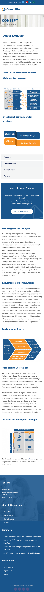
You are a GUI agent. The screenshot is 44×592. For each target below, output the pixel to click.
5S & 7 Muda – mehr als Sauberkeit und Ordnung (22, 553)
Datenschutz (8, 567)
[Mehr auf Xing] (33, 2)
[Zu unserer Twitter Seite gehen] (15, 589)
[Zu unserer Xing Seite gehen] (27, 589)
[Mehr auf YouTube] (27, 2)
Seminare (32, 459)
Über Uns (7, 157)
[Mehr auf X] (23, 2)
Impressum (8, 571)
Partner (7, 176)
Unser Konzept (10, 164)
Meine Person (9, 170)
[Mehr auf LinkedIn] (30, 2)
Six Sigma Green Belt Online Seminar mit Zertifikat (22, 537)
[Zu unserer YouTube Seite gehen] (19, 589)
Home (4, 24)
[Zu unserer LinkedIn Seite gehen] (23, 589)
